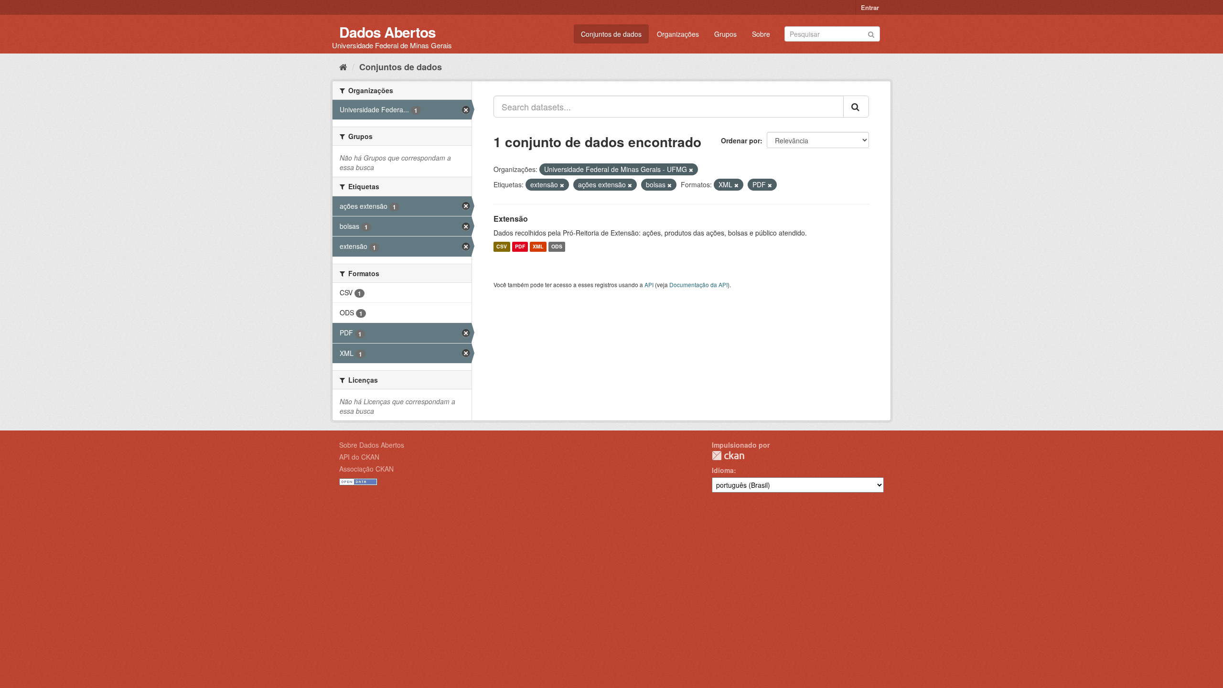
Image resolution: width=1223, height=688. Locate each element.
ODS (556, 246)
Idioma (723, 470)
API (649, 284)
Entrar (870, 7)
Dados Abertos (387, 32)
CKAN (728, 456)
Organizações (678, 34)
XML (538, 246)
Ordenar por (740, 140)
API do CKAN (359, 457)
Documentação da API (698, 284)
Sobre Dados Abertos (371, 445)
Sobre (761, 34)
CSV (501, 246)
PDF (520, 246)
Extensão (510, 218)
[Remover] (691, 169)
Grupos (725, 34)
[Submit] (871, 33)
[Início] (343, 66)
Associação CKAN (366, 468)
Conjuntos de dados (611, 34)
